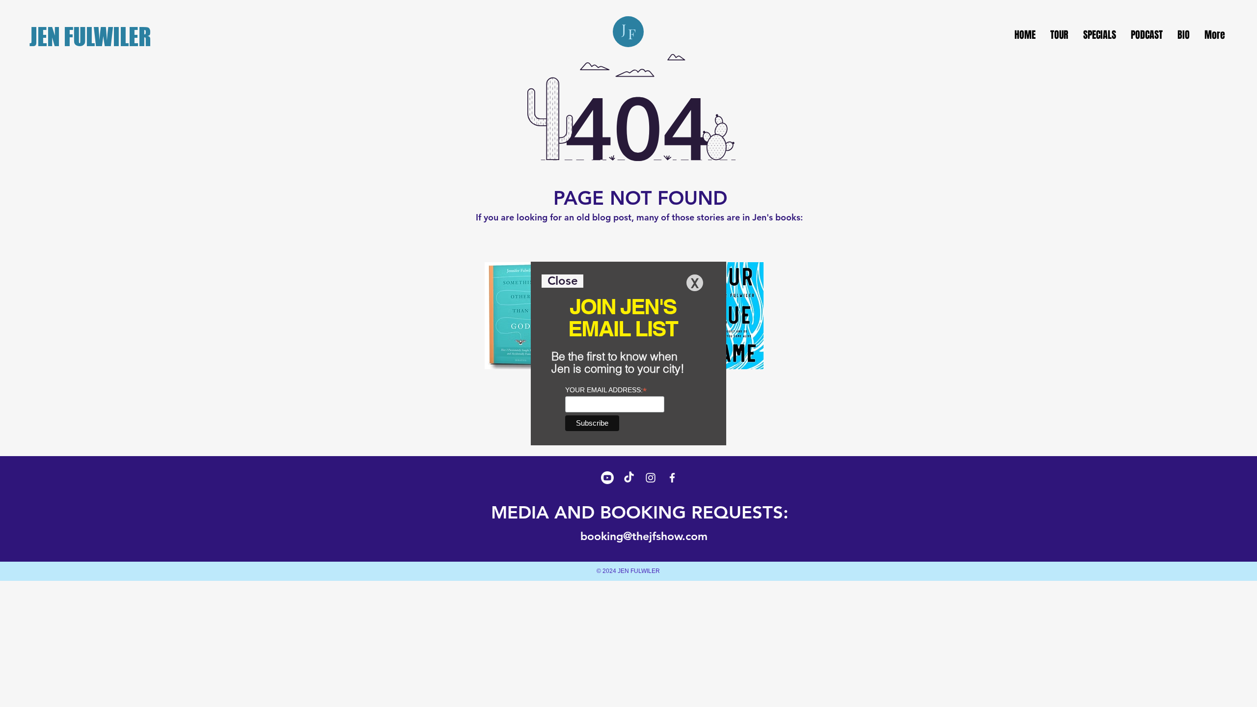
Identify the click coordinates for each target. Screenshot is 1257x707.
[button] (562, 281)
